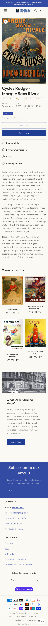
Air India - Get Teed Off (13, 355)
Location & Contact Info (15, 518)
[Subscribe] (40, 491)
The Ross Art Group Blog (15, 559)
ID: (37, 103)
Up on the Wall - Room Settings (18, 564)
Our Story (9, 543)
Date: (17, 103)
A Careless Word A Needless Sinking (35, 307)
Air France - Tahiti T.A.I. (35, 352)
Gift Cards (9, 554)
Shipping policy (32, 620)
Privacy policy (34, 616)
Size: (25, 103)
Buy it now (24, 133)
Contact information (25, 624)
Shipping (5, 118)
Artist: (5, 103)
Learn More (16, 442)
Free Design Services (14, 529)
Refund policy (22, 616)
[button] (5, 11)
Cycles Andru (12, 309)
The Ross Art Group (22, 613)
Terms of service (18, 620)
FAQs (7, 548)
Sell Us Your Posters (13, 523)
